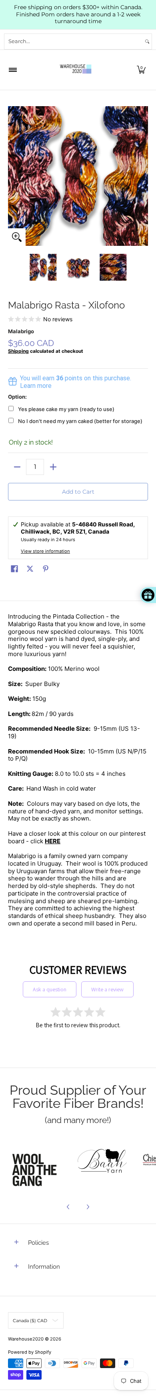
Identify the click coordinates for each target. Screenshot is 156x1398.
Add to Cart (78, 491)
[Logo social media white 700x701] (102, 1162)
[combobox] (73, 41)
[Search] (147, 41)
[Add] (53, 467)
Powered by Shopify (29, 1352)
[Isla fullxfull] (37, 1162)
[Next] (142, 176)
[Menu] (12, 70)
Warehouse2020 (26, 1339)
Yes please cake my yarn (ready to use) (66, 409)
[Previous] (13, 176)
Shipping (18, 351)
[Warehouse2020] (76, 70)
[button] (141, 70)
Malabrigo (21, 331)
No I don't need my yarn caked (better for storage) (80, 421)
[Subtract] (17, 467)
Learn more (36, 386)
